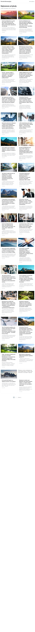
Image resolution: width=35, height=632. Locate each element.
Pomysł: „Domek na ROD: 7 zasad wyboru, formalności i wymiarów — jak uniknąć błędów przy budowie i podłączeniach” (8, 75)
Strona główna (31, 1)
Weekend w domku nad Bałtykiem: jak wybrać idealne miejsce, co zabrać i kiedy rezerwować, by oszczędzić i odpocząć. (25, 383)
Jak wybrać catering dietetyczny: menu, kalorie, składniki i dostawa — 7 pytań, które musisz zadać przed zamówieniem (25, 202)
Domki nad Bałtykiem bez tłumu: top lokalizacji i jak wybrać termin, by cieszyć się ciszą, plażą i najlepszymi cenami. (8, 226)
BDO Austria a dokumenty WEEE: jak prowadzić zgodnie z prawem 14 (26, 355)
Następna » (19, 397)
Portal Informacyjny (6, 1)
